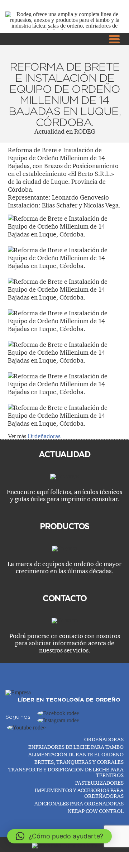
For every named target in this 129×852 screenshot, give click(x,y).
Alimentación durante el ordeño (76, 754)
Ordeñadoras (44, 436)
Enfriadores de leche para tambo (76, 746)
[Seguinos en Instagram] (58, 720)
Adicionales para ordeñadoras (79, 803)
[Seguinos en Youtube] (26, 727)
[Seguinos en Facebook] (58, 713)
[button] (59, 836)
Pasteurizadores (99, 782)
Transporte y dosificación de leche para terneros (66, 772)
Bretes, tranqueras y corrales (79, 761)
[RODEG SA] (18, 692)
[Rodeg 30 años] (64, 31)
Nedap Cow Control (96, 811)
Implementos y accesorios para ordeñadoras (79, 793)
